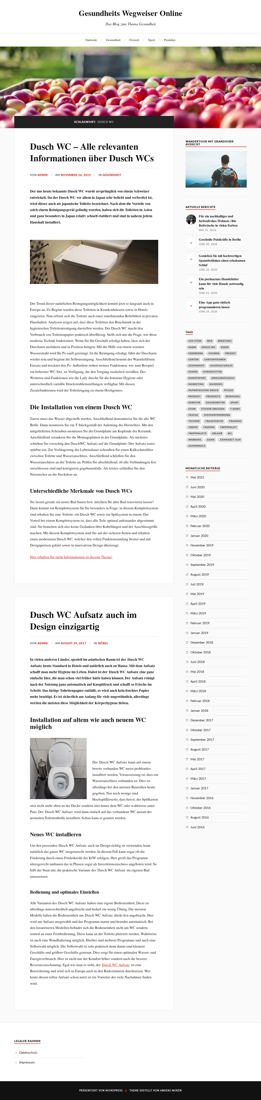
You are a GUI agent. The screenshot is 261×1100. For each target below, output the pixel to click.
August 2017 (199, 749)
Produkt (194, 396)
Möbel (103, 643)
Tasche (193, 415)
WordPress (114, 1090)
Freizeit (134, 40)
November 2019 (201, 545)
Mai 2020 (197, 496)
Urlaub (217, 433)
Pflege (228, 390)
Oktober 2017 (200, 730)
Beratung (225, 341)
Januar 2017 (199, 788)
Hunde (193, 372)
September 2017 (202, 739)
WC (230, 433)
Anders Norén (171, 1090)
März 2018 (198, 691)
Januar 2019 (199, 633)
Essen (225, 347)
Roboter (194, 403)
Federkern (195, 353)
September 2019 (202, 564)
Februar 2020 (200, 526)
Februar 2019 (200, 623)
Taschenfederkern (217, 415)
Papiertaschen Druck (203, 390)
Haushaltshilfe (221, 366)
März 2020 (198, 516)
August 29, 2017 (73, 643)
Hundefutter (212, 372)
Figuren (214, 353)
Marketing (196, 384)
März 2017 (198, 778)
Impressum (27, 1062)
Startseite (91, 40)
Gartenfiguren (215, 359)
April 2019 (198, 603)
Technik (194, 421)
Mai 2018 (197, 671)
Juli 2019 (196, 584)
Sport (151, 40)
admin (43, 175)
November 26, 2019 (76, 175)
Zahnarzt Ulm (230, 440)
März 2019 (198, 613)
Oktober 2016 (200, 808)
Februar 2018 (200, 701)
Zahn (211, 440)
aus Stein (195, 341)
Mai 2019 (197, 594)
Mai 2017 (197, 759)
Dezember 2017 (201, 720)
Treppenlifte (197, 433)
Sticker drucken (213, 409)
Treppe (193, 427)
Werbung (194, 440)
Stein (192, 409)
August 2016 (199, 817)
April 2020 (198, 506)
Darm (192, 347)
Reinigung (233, 396)
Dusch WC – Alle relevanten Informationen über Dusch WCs (92, 152)
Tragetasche (214, 421)
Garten (193, 359)
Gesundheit (113, 40)
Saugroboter (215, 403)
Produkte (170, 40)
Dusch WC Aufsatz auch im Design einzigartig (83, 620)
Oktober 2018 (200, 652)
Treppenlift (228, 427)
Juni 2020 (197, 487)
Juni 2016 (197, 827)
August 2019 (199, 574)
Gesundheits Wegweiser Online (130, 13)
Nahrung (216, 384)
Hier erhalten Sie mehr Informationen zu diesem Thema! (71, 556)
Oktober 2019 (200, 555)
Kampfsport (197, 378)
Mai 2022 (197, 477)
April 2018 (198, 681)
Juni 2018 (197, 662)
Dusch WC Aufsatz (116, 964)
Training (235, 421)
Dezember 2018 (201, 642)
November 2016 (201, 798)
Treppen (209, 427)
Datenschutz (28, 1052)
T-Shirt (235, 409)
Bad (209, 341)
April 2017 (198, 769)
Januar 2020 (199, 535)
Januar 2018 (199, 710)
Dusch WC (209, 347)
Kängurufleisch (222, 378)
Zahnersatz (196, 446)
